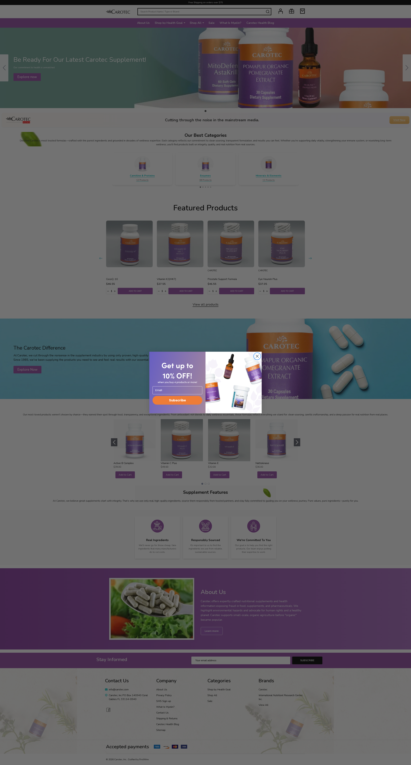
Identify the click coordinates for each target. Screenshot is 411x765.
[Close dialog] (257, 356)
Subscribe (177, 400)
